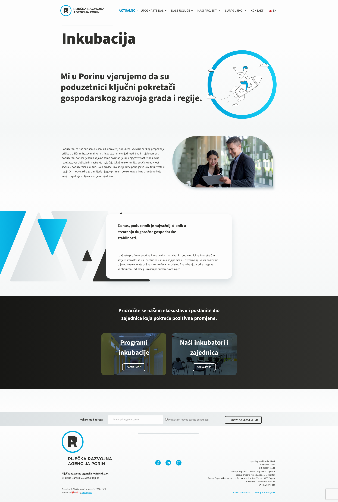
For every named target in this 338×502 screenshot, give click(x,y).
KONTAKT (257, 10)
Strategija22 (87, 492)
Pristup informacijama (265, 492)
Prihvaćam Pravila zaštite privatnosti (188, 420)
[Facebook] (158, 463)
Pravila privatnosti (241, 492)
